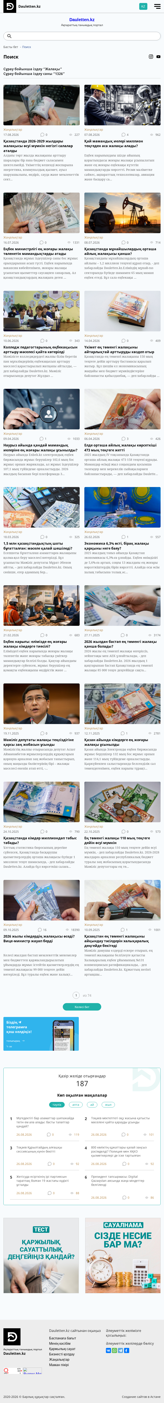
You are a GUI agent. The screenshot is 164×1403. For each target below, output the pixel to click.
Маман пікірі (59, 1365)
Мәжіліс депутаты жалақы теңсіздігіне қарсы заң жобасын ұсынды (38, 742)
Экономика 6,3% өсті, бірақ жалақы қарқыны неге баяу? (116, 545)
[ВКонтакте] (108, 1350)
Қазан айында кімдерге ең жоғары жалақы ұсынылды (116, 742)
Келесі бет (82, 1007)
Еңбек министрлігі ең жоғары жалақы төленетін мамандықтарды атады (38, 251)
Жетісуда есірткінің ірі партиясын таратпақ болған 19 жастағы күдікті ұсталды (42, 1181)
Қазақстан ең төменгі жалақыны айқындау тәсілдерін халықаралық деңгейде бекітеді (116, 941)
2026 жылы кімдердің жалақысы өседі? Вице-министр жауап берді (39, 938)
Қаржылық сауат (62, 1349)
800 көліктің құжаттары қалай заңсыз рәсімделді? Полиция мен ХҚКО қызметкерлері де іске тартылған (119, 1151)
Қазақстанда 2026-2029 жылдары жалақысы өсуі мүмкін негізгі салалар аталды (38, 146)
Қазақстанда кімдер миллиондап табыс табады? (40, 840)
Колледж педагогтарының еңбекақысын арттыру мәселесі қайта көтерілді (40, 349)
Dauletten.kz (82, 19)
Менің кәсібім (59, 1343)
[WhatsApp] (114, 1350)
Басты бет (10, 47)
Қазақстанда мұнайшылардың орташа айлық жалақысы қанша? (120, 251)
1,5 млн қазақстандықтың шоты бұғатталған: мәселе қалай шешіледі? (37, 545)
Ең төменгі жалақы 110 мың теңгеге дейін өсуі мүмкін (117, 840)
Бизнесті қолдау (62, 1354)
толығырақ (13, 1041)
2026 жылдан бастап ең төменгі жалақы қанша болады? (120, 644)
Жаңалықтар (12, 129)
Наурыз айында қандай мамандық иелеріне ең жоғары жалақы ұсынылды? (40, 447)
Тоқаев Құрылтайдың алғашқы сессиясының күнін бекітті (39, 1149)
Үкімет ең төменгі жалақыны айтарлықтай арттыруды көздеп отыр (119, 349)
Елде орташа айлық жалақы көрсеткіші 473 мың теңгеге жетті (120, 447)
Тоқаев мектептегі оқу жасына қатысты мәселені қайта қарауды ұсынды (120, 1120)
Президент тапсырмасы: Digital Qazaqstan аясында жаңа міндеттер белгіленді (117, 1181)
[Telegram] (120, 1350)
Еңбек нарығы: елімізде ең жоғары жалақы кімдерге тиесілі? (35, 644)
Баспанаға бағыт (62, 1338)
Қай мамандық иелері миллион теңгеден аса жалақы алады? (113, 143)
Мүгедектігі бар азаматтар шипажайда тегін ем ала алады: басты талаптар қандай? (45, 1122)
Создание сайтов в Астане (141, 1397)
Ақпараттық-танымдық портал (22, 1349)
